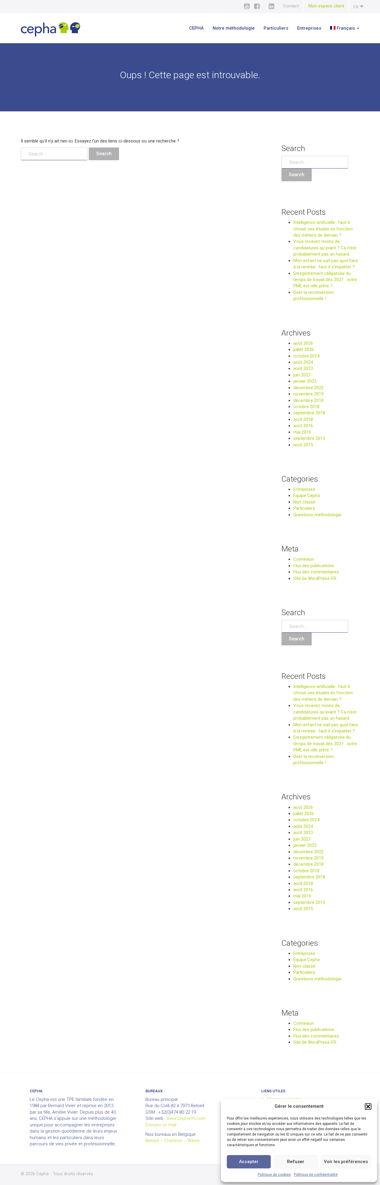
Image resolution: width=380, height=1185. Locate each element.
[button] (368, 1106)
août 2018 (303, 419)
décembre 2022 (308, 387)
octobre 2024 (306, 356)
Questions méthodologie (317, 514)
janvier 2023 (304, 381)
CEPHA (196, 28)
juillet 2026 (303, 349)
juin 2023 (302, 375)
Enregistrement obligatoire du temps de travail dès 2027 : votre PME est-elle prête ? (325, 280)
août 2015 (303, 445)
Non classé (304, 502)
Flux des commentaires (316, 572)
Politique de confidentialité (316, 1175)
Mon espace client (326, 6)
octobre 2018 (306, 406)
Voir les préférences (346, 1161)
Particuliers (276, 28)
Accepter (249, 1161)
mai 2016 (302, 432)
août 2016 (303, 425)
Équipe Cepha (306, 495)
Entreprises (309, 28)
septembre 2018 (309, 413)
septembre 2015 (309, 438)
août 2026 (303, 343)
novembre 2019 (308, 394)
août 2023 (303, 368)
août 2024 (303, 362)
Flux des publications (313, 565)
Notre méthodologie (234, 28)
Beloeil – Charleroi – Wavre (172, 1140)
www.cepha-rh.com (186, 1118)
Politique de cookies (274, 1175)
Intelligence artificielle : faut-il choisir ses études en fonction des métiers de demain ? (323, 229)
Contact (291, 6)
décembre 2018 (308, 400)
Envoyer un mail (160, 1125)
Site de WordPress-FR (314, 578)
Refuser (295, 1161)
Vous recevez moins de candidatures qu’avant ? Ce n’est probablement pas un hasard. (325, 248)
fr (357, 7)
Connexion (303, 559)
